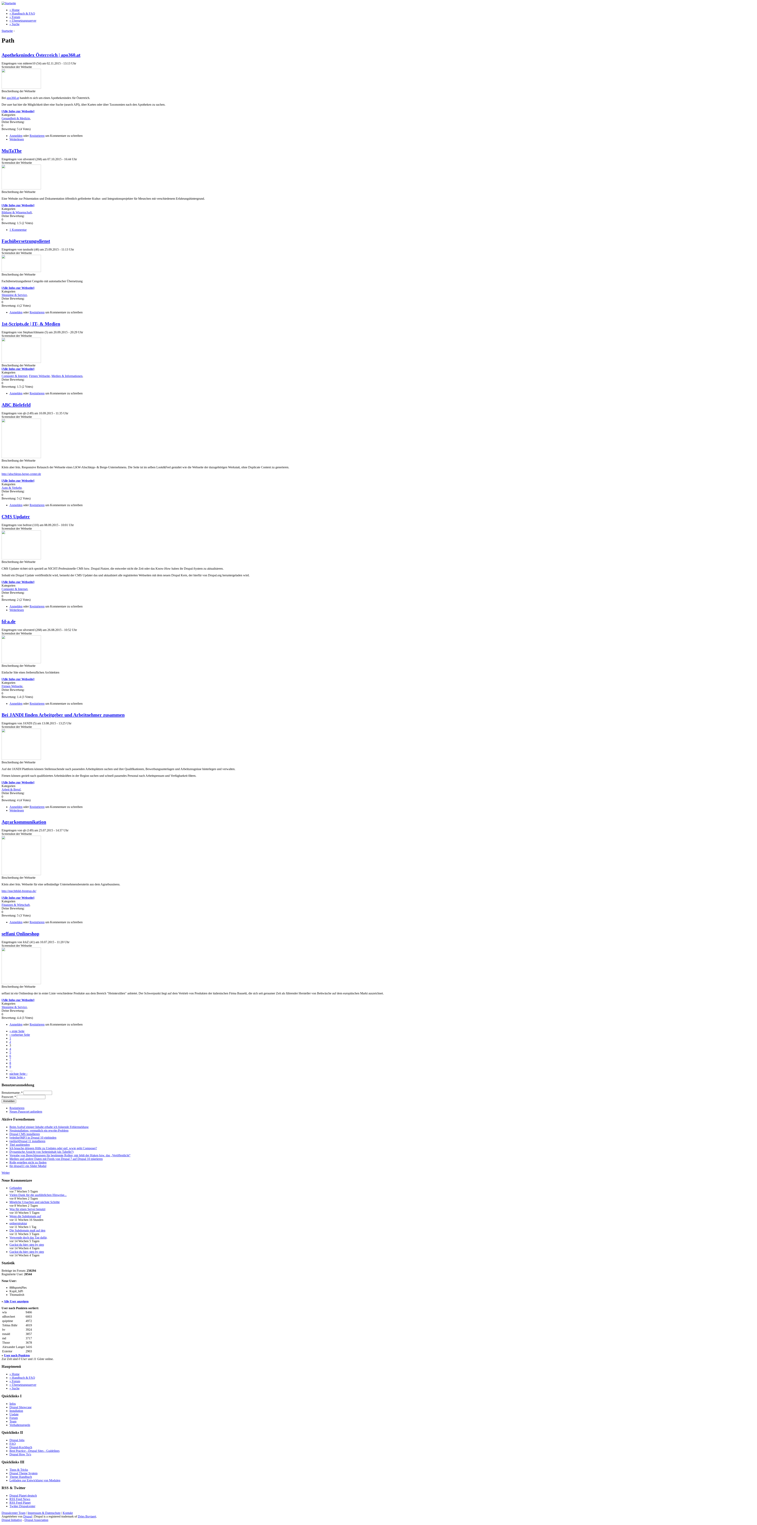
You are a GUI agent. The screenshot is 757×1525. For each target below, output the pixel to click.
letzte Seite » (17, 1077)
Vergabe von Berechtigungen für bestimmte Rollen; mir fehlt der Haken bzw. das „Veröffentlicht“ (70, 1155)
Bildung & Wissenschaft (17, 212)
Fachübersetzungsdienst (26, 241)
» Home (14, 10)
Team (12, 1421)
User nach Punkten (17, 1355)
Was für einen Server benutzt (27, 1209)
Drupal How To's (20, 1454)
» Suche (14, 24)
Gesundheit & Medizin (16, 118)
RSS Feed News (19, 1499)
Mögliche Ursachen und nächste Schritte (34, 1202)
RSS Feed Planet (20, 1502)
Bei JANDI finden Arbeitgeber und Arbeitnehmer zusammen (63, 714)
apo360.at (13, 98)
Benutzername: (12, 1092)
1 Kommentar (18, 229)
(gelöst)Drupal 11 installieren (27, 1141)
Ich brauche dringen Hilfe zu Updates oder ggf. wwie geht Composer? (53, 1148)
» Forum (14, 17)
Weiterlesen (16, 139)
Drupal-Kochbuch (20, 1447)
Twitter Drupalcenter (22, 1506)
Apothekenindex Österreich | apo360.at (41, 55)
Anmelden (15, 135)
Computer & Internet (14, 376)
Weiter (6, 1172)
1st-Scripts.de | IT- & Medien (31, 323)
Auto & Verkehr (11, 487)
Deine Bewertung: (13, 122)
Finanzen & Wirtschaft (16, 904)
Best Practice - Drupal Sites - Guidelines (34, 1450)
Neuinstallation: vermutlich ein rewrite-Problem (38, 1130)
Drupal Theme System (23, 1473)
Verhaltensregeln (19, 1425)
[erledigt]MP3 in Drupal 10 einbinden (32, 1137)
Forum (13, 1418)
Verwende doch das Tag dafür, (28, 1237)
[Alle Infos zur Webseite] (18, 111)
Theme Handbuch (20, 1476)
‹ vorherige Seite (19, 1034)
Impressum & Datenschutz (44, 1513)
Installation (16, 1410)
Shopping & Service (14, 295)
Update (14, 1414)
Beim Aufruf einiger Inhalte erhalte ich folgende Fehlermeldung (49, 1127)
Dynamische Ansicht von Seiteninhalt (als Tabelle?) (41, 1151)
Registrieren (37, 135)
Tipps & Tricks (18, 1469)
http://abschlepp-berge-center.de (21, 474)
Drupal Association (36, 1520)
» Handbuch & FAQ (22, 13)
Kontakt (68, 1513)
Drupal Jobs (16, 1440)
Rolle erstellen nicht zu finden (28, 1162)
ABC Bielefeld (16, 404)
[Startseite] (9, 3)
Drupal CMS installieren (24, 1134)
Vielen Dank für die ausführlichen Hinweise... (38, 1195)
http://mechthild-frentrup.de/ (19, 891)
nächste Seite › (18, 1073)
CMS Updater (16, 516)
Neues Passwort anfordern (25, 1111)
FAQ (12, 1443)
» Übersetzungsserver (22, 20)
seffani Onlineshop (20, 933)
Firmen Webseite (39, 376)
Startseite (7, 31)
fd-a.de (9, 621)
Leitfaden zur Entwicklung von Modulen (34, 1480)
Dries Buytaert (87, 1516)
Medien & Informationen (66, 376)
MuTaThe (12, 150)
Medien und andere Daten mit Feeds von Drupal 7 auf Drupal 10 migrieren (56, 1159)
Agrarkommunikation (24, 821)
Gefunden (15, 1188)
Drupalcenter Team (13, 1513)
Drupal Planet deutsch (23, 1495)
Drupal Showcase (20, 1407)
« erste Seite (16, 1031)
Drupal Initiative (12, 1520)
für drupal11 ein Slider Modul (27, 1166)
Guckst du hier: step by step (26, 1244)
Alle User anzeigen (16, 1301)
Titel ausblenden (19, 1144)
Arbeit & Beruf (11, 789)
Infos (12, 1403)
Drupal (27, 1516)
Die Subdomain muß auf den (27, 1230)
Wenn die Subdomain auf (25, 1216)
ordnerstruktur (18, 1223)
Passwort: (9, 1096)
